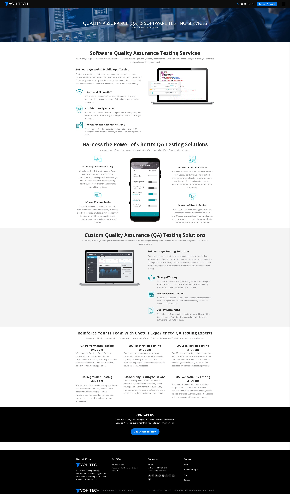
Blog (185, 475)
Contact (187, 480)
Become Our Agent (191, 469)
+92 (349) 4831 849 (247, 4)
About (186, 464)
